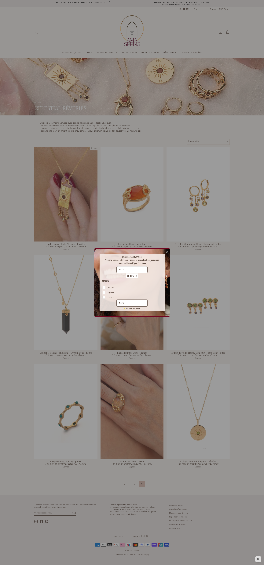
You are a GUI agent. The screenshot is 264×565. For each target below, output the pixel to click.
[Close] (167, 251)
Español (111, 292)
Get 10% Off (132, 275)
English (111, 297)
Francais (111, 287)
